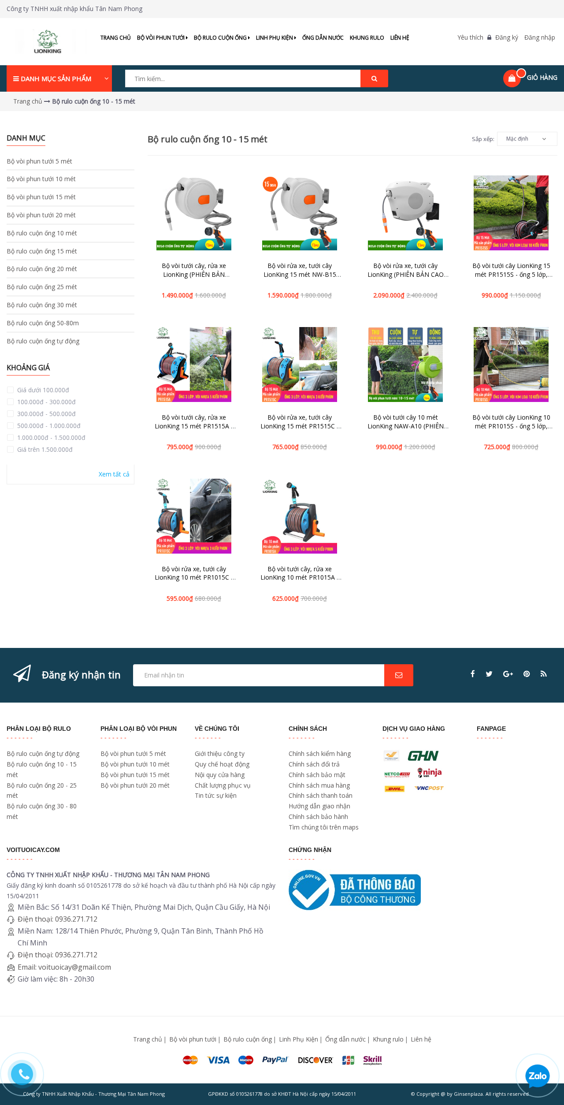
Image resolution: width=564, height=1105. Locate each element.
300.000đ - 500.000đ (45, 413)
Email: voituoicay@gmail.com (64, 967)
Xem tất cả (114, 474)
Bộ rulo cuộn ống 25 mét (42, 287)
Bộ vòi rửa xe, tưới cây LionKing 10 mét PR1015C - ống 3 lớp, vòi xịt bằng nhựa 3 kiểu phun (194, 582)
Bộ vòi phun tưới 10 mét (41, 179)
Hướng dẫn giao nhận (319, 806)
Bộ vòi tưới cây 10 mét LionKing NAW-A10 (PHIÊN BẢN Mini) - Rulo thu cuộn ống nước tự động (405, 430)
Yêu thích (470, 37)
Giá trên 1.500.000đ (44, 449)
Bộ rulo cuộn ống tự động (43, 341)
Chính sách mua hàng (319, 785)
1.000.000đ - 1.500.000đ (50, 437)
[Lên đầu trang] (545, 653)
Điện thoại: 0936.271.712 (57, 919)
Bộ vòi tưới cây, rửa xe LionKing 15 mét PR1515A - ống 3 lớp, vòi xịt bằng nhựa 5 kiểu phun (194, 430)
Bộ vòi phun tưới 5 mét (39, 161)
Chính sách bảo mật (317, 774)
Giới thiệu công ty (220, 753)
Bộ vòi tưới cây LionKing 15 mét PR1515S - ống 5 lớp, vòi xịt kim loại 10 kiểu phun (511, 274)
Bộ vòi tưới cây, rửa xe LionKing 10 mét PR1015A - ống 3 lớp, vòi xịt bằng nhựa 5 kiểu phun (299, 582)
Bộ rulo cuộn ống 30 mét (42, 305)
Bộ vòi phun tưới (161, 37)
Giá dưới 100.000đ (42, 390)
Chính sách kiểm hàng (320, 753)
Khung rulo (367, 37)
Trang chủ (115, 37)
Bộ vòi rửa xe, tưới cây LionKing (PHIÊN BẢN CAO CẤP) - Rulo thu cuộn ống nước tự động (405, 278)
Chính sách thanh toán (320, 795)
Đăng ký (506, 37)
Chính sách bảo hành (318, 816)
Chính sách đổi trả (314, 764)
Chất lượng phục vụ (223, 785)
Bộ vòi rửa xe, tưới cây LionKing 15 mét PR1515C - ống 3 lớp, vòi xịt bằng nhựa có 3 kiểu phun (299, 430)
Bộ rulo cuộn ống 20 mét (42, 268)
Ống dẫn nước (323, 37)
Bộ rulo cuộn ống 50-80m (43, 323)
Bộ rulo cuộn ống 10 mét (42, 233)
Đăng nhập (539, 37)
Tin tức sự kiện (216, 795)
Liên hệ (399, 37)
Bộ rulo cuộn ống (221, 37)
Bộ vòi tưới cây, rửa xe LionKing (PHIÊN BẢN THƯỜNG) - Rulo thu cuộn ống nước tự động (194, 278)
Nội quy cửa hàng (220, 774)
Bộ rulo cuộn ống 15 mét (42, 251)
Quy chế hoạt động (222, 764)
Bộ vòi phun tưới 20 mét (41, 215)
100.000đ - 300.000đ (45, 402)
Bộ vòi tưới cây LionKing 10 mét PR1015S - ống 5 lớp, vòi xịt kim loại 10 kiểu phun (511, 426)
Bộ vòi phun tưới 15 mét (41, 197)
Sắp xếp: (483, 139)
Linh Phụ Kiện (275, 37)
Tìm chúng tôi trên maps (324, 827)
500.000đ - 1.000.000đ (48, 425)
